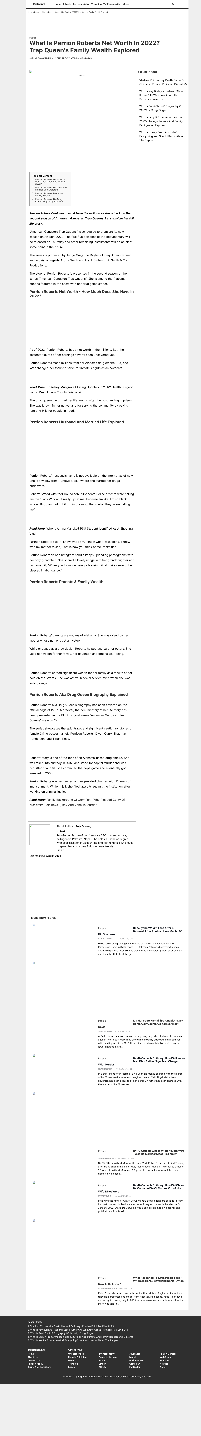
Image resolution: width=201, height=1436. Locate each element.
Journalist (134, 1353)
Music (71, 1367)
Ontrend (39, 4)
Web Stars (165, 1357)
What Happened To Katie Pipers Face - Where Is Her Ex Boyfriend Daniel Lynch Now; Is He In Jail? (141, 1281)
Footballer (134, 1367)
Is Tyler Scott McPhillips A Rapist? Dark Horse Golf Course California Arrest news (140, 1023)
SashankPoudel (106, 1158)
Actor (86, 4)
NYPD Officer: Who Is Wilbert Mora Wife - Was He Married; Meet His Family (158, 1152)
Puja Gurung (44, 58)
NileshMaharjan (106, 1288)
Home (57, 4)
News (71, 1360)
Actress (77, 4)
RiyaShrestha (105, 1069)
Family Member (168, 1353)
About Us (33, 1357)
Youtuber (165, 1360)
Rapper (102, 1360)
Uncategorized (76, 1353)
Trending (96, 4)
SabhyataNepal (106, 939)
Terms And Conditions (39, 1367)
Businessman (136, 1360)
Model (132, 1357)
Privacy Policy (35, 1363)
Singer (102, 1363)
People (37, 12)
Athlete (67, 4)
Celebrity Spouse (108, 1357)
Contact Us (34, 1360)
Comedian (134, 1363)
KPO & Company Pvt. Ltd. (137, 1376)
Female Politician (77, 1357)
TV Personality (111, 4)
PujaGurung (104, 1196)
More (126, 4)
